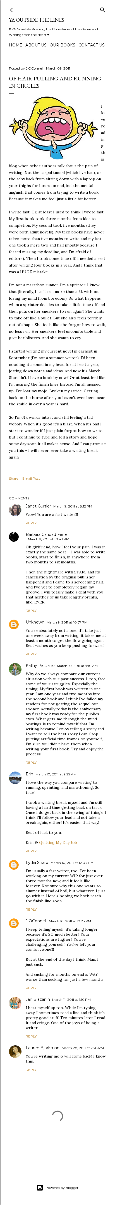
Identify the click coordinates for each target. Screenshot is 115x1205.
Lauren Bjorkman (42, 1047)
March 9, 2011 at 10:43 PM (48, 539)
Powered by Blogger (61, 1188)
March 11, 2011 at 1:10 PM (71, 999)
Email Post (31, 478)
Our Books (62, 45)
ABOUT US (36, 45)
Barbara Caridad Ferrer (47, 534)
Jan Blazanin (38, 999)
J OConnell (36, 920)
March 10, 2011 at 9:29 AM (55, 774)
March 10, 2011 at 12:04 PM (72, 863)
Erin (29, 774)
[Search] (102, 8)
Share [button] (13, 478)
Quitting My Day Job (58, 842)
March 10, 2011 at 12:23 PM (70, 921)
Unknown (35, 622)
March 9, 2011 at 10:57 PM (67, 622)
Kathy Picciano (40, 665)
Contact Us (91, 45)
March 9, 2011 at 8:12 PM (72, 506)
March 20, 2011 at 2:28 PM (83, 1048)
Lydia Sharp (37, 862)
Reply (31, 523)
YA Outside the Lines (36, 20)
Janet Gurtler (38, 506)
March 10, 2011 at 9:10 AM (77, 666)
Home (15, 45)
